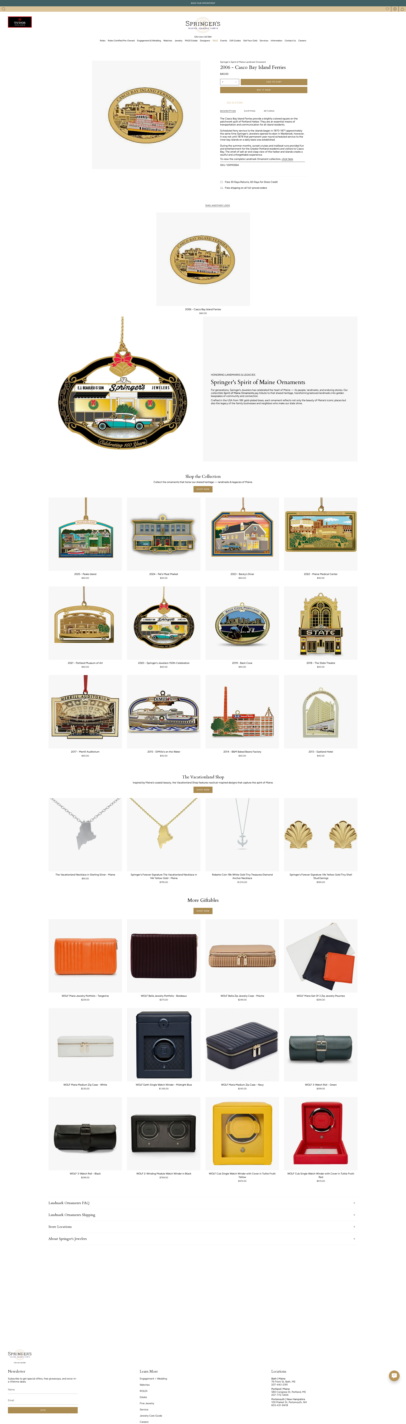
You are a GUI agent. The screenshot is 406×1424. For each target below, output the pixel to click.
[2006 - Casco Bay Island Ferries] (203, 259)
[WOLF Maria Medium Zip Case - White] (85, 1044)
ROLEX (143, 1390)
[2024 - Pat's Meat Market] (163, 534)
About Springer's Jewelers (68, 1238)
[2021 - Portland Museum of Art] (85, 623)
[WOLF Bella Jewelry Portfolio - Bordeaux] (163, 956)
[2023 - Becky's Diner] (242, 534)
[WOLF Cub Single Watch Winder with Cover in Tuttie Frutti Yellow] (242, 1133)
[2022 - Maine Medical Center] (320, 534)
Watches (145, 1384)
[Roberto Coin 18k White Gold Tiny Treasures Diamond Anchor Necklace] (242, 834)
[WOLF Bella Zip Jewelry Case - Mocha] (242, 956)
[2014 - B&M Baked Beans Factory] (242, 711)
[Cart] (402, 9)
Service (144, 1409)
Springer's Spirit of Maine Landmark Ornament (243, 62)
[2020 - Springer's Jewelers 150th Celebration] (163, 623)
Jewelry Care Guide (151, 1415)
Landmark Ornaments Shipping (72, 1214)
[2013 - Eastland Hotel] (320, 711)
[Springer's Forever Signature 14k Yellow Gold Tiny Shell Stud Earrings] (320, 834)
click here (287, 158)
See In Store (235, 102)
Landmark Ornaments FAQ (69, 1203)
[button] (3, 9)
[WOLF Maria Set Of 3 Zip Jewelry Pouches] (320, 956)
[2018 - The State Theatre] (320, 623)
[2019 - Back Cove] (242, 623)
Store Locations (60, 1226)
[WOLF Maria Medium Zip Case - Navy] (242, 1044)
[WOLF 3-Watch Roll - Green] (320, 1044)
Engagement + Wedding (153, 1378)
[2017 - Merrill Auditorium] (85, 711)
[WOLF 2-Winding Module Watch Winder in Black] (163, 1133)
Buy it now (264, 90)
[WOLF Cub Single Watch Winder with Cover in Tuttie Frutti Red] (320, 1133)
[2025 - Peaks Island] (85, 534)
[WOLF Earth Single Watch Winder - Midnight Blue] (163, 1044)
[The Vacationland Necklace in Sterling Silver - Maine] (85, 834)
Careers (144, 1421)
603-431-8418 (279, 1405)
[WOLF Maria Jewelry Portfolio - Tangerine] (85, 956)
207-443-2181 (279, 1384)
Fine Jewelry (147, 1403)
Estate (143, 1397)
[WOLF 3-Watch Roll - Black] (85, 1133)
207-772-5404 (279, 1394)
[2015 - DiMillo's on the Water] (163, 711)
